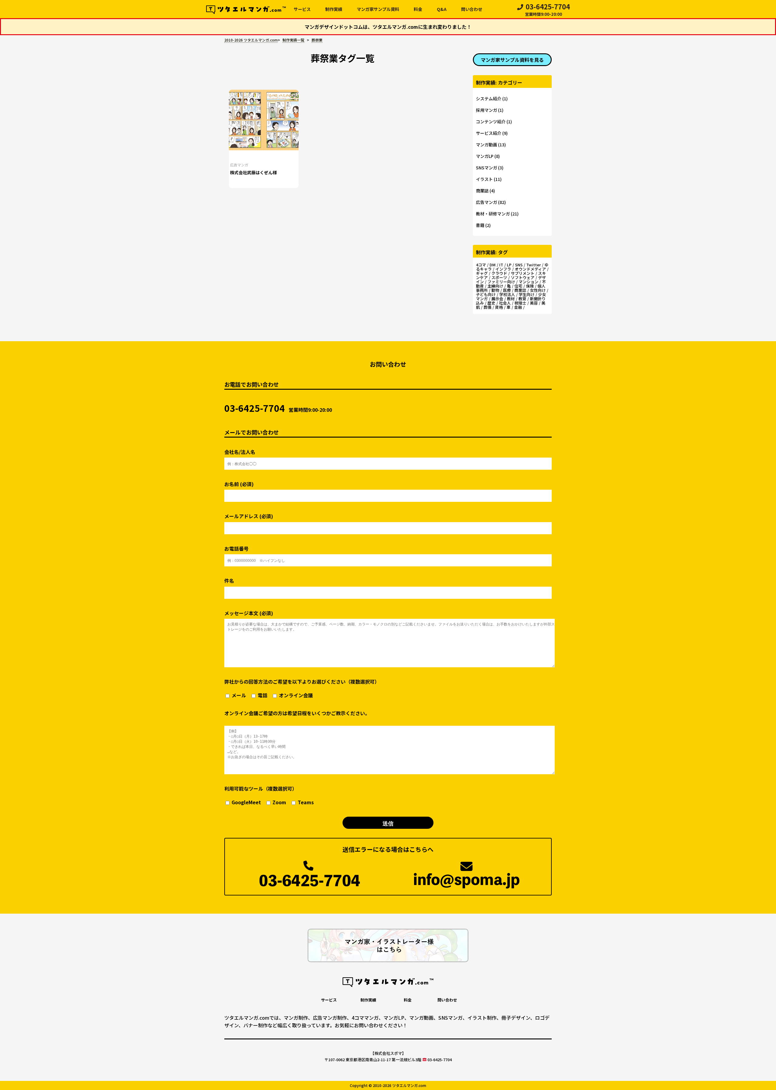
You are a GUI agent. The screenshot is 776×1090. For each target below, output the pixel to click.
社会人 (505, 303)
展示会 (497, 299)
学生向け (526, 294)
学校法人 (507, 294)
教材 (511, 299)
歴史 (491, 303)
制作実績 (333, 9)
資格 (499, 307)
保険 (530, 286)
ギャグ (482, 273)
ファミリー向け (501, 282)
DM (493, 265)
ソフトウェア (522, 277)
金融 (518, 307)
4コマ (481, 265)
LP (509, 265)
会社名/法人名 (239, 451)
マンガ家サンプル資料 (378, 9)
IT (501, 265)
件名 (229, 580)
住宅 (518, 286)
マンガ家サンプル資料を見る (512, 59)
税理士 (520, 303)
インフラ (503, 269)
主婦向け (495, 286)
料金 (418, 9)
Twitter (533, 265)
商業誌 (482, 191)
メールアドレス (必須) (248, 516)
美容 (534, 303)
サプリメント (522, 273)
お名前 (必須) (239, 484)
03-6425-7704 (547, 10)
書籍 (480, 225)
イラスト (484, 179)
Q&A (442, 9)
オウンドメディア (530, 269)
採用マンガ (486, 110)
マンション (528, 282)
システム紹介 (488, 98)
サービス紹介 (488, 133)
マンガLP (484, 156)
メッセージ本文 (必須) (248, 613)
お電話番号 (236, 548)
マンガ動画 (486, 145)
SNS (519, 265)
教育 (522, 299)
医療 (507, 290)
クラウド (499, 273)
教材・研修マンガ (493, 214)
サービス (302, 9)
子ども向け (486, 294)
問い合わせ (471, 9)
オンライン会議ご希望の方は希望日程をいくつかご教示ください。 (297, 713)
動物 (495, 290)
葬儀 (487, 307)
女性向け (538, 290)
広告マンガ (239, 164)
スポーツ (499, 277)
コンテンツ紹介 (491, 121)
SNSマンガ (486, 168)
